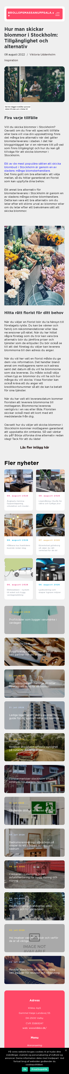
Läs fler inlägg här (34, 447)
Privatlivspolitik (39, 1069)
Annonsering (34, 1045)
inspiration (11, 60)
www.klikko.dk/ (38, 1028)
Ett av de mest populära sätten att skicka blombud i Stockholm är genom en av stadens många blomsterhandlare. (32, 167)
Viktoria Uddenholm (42, 54)
